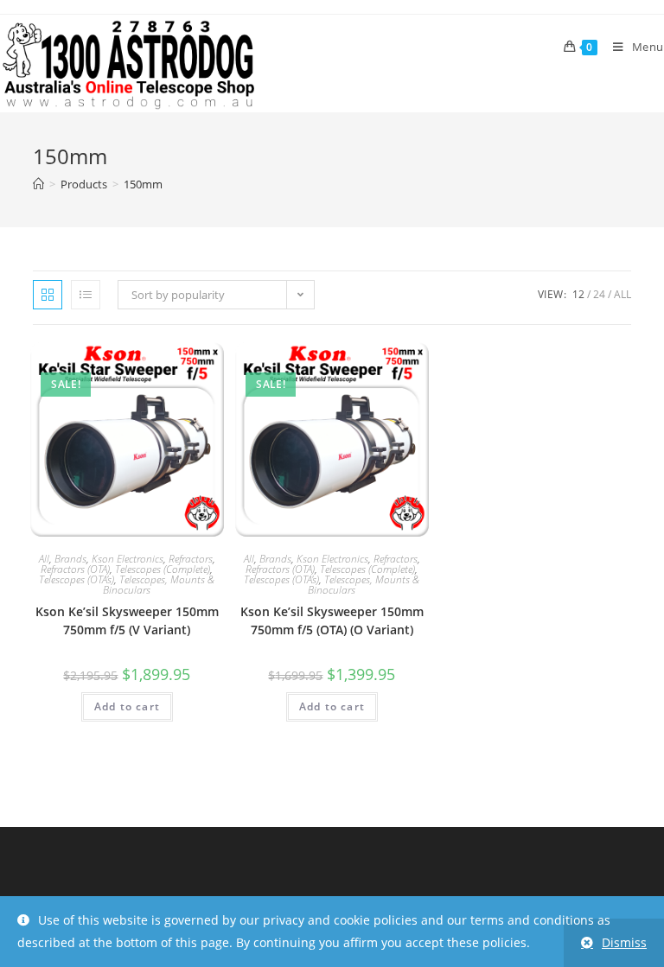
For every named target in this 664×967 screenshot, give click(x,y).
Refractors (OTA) (75, 569)
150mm (143, 184)
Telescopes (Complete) (162, 569)
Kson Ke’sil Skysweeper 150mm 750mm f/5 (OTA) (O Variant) (332, 620)
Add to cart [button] (127, 706)
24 (599, 294)
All (622, 294)
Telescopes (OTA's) (76, 579)
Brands (70, 558)
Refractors (191, 558)
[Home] (38, 184)
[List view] (85, 294)
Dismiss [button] (624, 942)
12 (578, 294)
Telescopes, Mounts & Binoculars (158, 584)
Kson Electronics (127, 558)
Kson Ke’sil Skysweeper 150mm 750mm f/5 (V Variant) (127, 620)
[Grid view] (47, 294)
